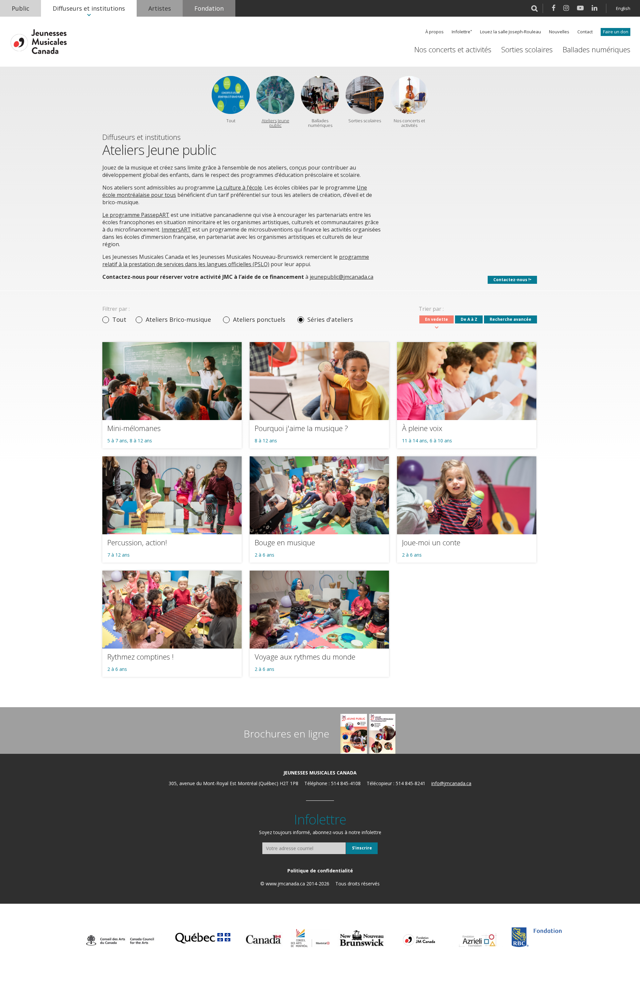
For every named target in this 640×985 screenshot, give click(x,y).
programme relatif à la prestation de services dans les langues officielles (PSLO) (235, 260)
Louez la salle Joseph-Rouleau (510, 32)
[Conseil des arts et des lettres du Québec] (203, 937)
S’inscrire (362, 848)
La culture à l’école (239, 187)
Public (20, 8)
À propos (434, 32)
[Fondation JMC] (419, 939)
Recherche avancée (510, 319)
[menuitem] (20, 8)
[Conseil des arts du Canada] (120, 940)
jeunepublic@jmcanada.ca (341, 276)
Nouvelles (559, 32)
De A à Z (469, 319)
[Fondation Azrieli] (478, 940)
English (623, 8)
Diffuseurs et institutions (89, 8)
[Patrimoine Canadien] (263, 939)
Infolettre (461, 32)
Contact (585, 32)
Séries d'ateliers (330, 319)
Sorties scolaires (527, 49)
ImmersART (176, 229)
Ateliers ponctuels (259, 319)
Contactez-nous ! (511, 279)
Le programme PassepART (135, 215)
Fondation (209, 8)
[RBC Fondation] (537, 937)
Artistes (159, 8)
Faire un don (615, 32)
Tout (119, 319)
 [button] (534, 8)
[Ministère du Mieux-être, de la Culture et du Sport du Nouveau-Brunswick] (362, 938)
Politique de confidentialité (320, 870)
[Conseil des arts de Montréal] (310, 938)
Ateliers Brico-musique (178, 319)
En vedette (436, 319)
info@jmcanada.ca (451, 783)
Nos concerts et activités (452, 49)
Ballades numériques (596, 49)
